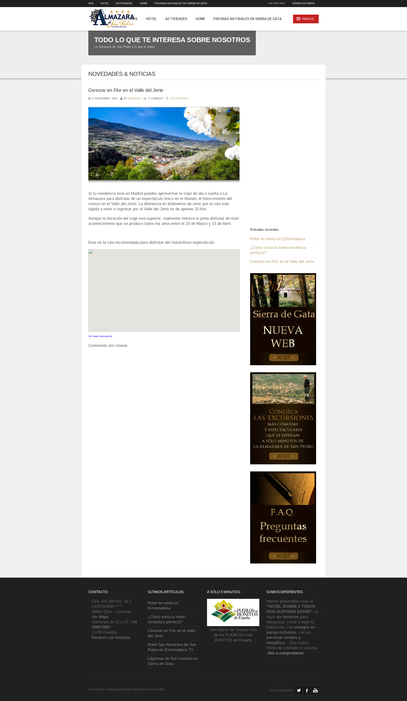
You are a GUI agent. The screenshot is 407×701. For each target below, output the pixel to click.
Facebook (306, 690)
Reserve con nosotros (111, 637)
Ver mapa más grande (100, 336)
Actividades (124, 3)
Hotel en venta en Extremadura (277, 239)
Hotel (105, 3)
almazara (134, 98)
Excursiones (179, 98)
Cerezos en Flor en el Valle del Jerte (282, 261)
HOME (143, 3)
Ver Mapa (100, 617)
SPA (91, 3)
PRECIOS (308, 19)
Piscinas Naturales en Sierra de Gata (180, 3)
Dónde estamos (303, 3)
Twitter (298, 690)
